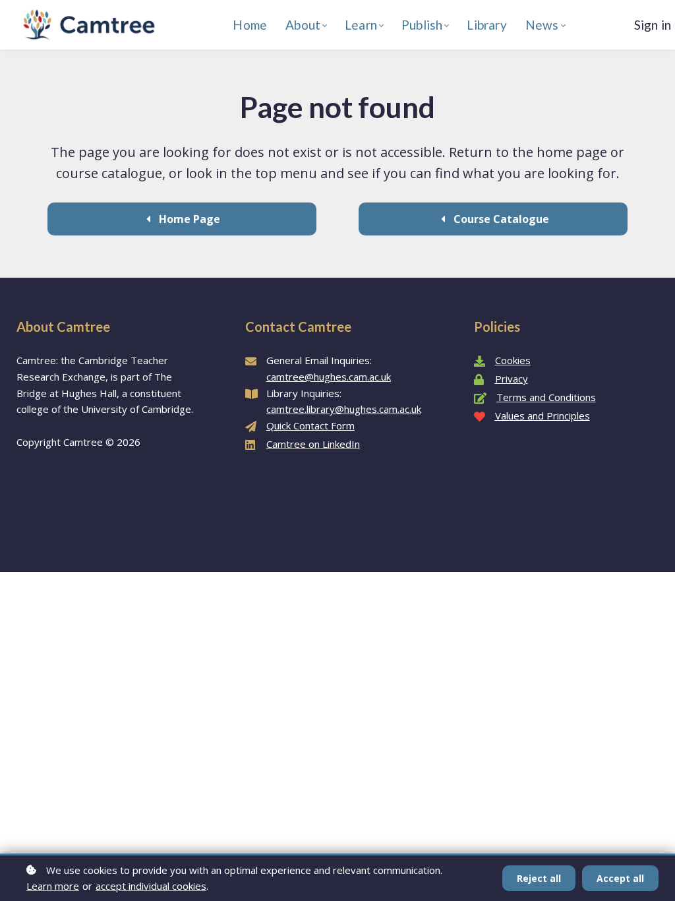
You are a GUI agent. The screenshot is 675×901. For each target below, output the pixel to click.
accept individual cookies (151, 885)
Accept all (620, 878)
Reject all (539, 878)
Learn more (52, 885)
